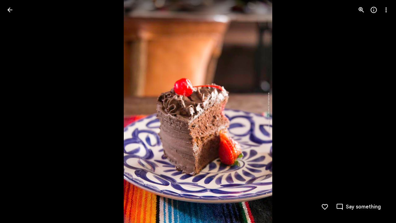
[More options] (386, 10)
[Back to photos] (9, 9)
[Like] (325, 207)
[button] (17, 111)
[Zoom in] (361, 10)
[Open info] (374, 10)
